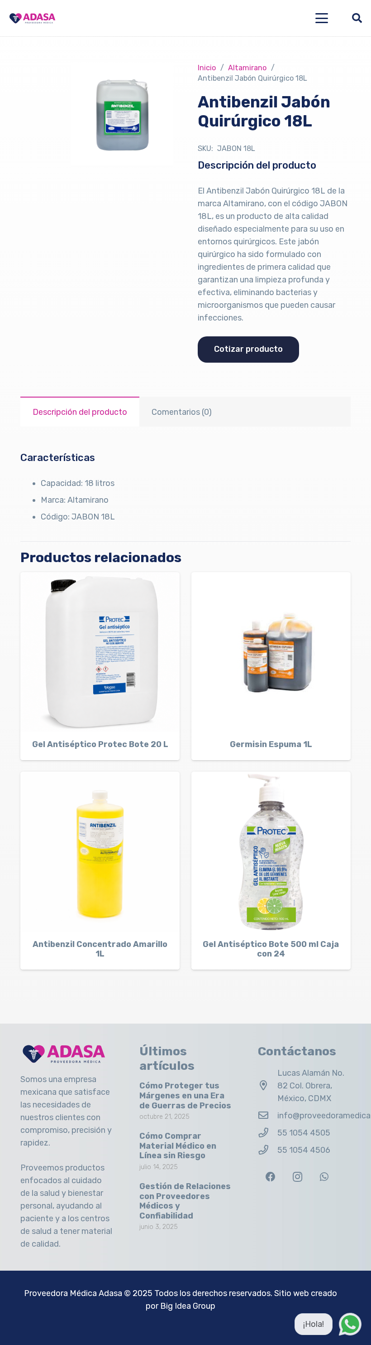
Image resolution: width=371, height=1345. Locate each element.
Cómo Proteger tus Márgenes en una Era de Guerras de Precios (185, 1095)
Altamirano (247, 67)
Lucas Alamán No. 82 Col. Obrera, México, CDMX (310, 1085)
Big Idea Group (187, 1306)
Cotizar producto (248, 349)
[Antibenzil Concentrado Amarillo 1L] (100, 851)
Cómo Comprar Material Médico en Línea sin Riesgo (177, 1145)
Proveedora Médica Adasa (73, 1293)
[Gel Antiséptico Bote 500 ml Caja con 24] (271, 851)
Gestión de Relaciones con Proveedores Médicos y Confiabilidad (185, 1201)
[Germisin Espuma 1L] (271, 652)
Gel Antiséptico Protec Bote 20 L (100, 744)
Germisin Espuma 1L (271, 744)
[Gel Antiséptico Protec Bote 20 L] (100, 652)
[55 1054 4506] (267, 1150)
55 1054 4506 (303, 1150)
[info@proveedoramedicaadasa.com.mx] (267, 1116)
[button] (322, 18)
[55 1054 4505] (267, 1133)
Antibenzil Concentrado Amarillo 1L (100, 949)
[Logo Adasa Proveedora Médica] (32, 18)
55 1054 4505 (303, 1133)
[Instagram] (297, 1177)
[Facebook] (270, 1177)
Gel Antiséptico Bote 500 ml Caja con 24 (271, 949)
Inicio (207, 67)
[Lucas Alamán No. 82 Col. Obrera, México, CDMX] (267, 1086)
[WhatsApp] (324, 1177)
